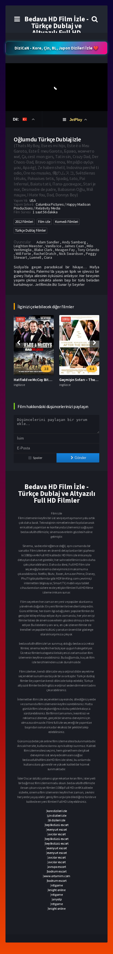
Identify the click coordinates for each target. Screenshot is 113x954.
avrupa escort (57, 867)
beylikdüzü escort (57, 825)
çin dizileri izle (56, 815)
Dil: (16, 119)
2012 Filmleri (24, 221)
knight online (57, 890)
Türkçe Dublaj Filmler (30, 230)
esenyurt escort (57, 829)
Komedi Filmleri (66, 221)
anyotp (56, 899)
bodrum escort (56, 871)
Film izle (44, 221)
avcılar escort (57, 834)
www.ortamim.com (57, 876)
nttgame (57, 885)
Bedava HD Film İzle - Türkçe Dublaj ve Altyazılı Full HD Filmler (56, 29)
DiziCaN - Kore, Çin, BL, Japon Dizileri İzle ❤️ (56, 48)
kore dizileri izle (57, 811)
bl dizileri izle (57, 820)
